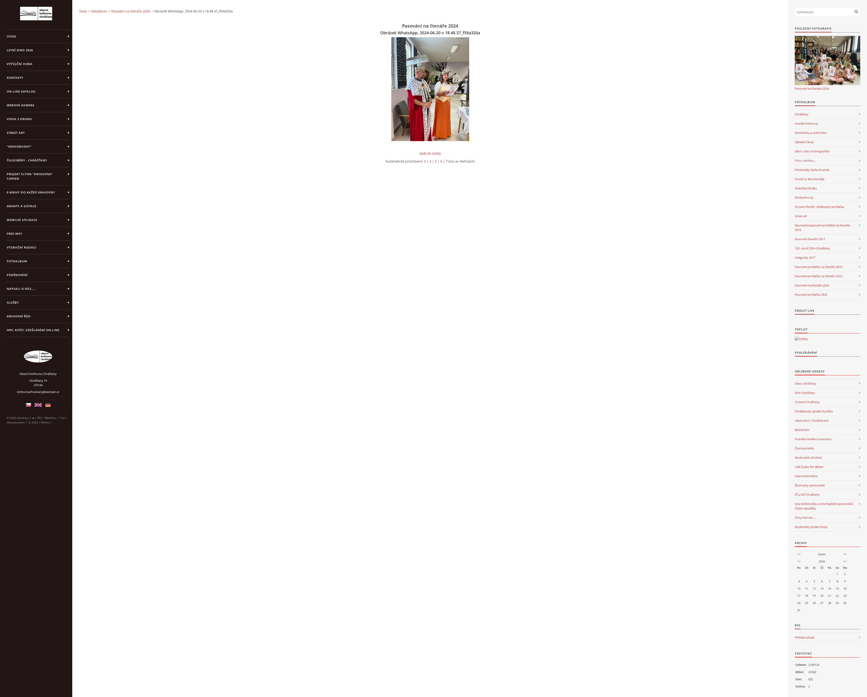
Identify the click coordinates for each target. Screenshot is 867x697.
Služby (13, 302)
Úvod (11, 36)
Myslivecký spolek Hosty (811, 527)
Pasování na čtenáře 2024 (130, 11)
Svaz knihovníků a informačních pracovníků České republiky (824, 506)
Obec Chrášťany (805, 383)
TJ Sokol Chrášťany (807, 402)
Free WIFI (14, 234)
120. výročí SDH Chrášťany (812, 248)
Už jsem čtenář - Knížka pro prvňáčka (819, 207)
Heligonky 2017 (805, 258)
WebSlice (50, 418)
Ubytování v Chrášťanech (812, 420)
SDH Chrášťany (805, 393)
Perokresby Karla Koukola (812, 170)
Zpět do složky (430, 153)
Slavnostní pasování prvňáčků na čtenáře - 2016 (823, 227)
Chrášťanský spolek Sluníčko (814, 411)
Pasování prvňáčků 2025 (811, 295)
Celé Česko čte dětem (809, 467)
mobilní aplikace (22, 220)
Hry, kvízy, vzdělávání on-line (33, 330)
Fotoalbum (17, 261)
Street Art (16, 133)
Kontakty (15, 78)
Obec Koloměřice (806, 476)
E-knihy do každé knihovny (31, 192)
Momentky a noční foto (810, 133)
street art (801, 216)
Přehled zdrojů (804, 637)
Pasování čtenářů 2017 (810, 239)
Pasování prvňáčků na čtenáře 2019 (818, 267)
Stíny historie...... (805, 518)
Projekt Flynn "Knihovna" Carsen (30, 176)
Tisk (62, 418)
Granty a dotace (21, 206)
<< (798, 554)
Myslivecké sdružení (808, 457)
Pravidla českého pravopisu (813, 439)
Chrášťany (802, 114)
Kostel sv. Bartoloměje (809, 179)
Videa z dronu (19, 119)
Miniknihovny (804, 197)
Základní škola (804, 142)
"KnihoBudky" (19, 146)
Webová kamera (21, 105)
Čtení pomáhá (804, 448)
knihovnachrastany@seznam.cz (38, 392)
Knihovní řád (19, 316)
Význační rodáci (21, 247)
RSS (39, 418)
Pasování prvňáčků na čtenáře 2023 (818, 276)
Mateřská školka (806, 188)
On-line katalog (21, 91)
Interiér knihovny (806, 123)
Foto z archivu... (805, 160)
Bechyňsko (802, 430)
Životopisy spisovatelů (810, 485)
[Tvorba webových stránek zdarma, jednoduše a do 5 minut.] (33, 418)
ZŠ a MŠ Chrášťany (807, 495)
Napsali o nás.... (21, 289)
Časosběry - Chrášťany (27, 160)
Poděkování (17, 275)
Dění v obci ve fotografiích (812, 151)
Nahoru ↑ (46, 422)
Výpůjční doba (20, 64)
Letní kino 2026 (20, 50)
